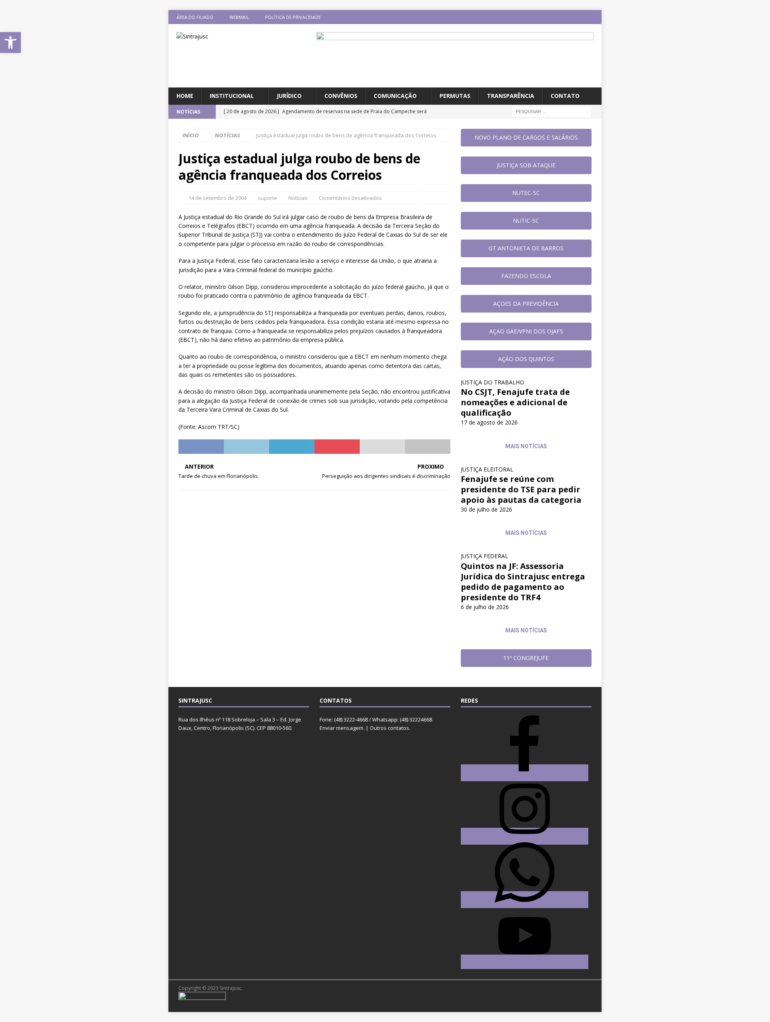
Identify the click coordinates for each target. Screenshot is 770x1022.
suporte (267, 197)
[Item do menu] (548, 17)
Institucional (232, 96)
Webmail (239, 17)
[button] (10, 42)
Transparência (510, 96)
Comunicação (395, 96)
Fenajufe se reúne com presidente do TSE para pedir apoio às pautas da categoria (521, 489)
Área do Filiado (194, 17)
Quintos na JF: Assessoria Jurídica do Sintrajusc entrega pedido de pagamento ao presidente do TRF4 (523, 582)
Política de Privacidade (293, 17)
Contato (565, 96)
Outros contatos (389, 727)
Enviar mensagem (341, 727)
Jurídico (289, 96)
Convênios (340, 96)
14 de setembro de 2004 (217, 197)
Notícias (298, 197)
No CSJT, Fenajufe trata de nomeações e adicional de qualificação (515, 402)
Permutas (455, 96)
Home (184, 96)
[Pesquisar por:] (551, 111)
